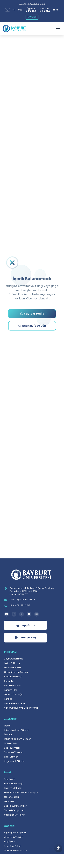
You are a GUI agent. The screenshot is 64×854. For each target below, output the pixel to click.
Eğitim (7, 725)
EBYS (55, 9)
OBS (20, 9)
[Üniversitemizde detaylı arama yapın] (7, 10)
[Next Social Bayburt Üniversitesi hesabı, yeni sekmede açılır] (6, 614)
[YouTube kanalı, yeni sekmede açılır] (29, 614)
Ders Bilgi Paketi (12, 846)
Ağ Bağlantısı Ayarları (15, 832)
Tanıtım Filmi (10, 689)
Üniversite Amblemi (14, 703)
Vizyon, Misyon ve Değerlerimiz (21, 707)
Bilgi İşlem (9, 779)
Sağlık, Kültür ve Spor (15, 805)
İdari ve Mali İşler (13, 788)
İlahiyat (8, 734)
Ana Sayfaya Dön (34, 325)
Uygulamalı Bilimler (14, 761)
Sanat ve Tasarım (13, 752)
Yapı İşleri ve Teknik (14, 814)
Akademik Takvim (13, 837)
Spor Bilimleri (11, 756)
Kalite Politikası (12, 663)
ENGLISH (32, 16)
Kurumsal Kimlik (12, 667)
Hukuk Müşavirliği (13, 783)
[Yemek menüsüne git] (13, 10)
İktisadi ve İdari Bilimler (16, 730)
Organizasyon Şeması (16, 672)
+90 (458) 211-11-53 (20, 605)
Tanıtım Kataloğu (13, 694)
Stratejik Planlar (12, 685)
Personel (9, 801)
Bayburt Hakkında (13, 658)
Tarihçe (8, 698)
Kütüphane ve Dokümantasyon (21, 792)
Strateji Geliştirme (14, 810)
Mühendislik (10, 743)
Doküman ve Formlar (15, 850)
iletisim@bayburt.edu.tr (22, 599)
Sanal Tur (9, 681)
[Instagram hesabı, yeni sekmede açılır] (36, 614)
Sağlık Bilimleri (12, 747)
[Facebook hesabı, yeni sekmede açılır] (14, 614)
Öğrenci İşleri (11, 796)
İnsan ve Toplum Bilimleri (17, 738)
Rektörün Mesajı (13, 676)
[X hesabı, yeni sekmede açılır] (21, 614)
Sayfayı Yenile (34, 313)
